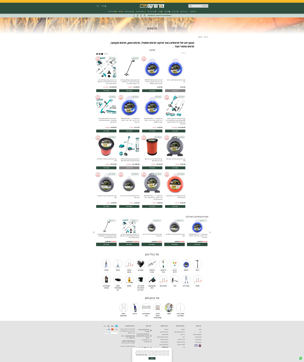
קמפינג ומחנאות (181, 344)
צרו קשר (166, 329)
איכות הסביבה (198, 339)
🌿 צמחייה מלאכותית (141, 11)
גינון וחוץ (183, 329)
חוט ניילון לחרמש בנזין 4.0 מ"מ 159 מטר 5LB (106, 160)
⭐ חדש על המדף (112, 11)
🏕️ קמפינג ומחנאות (129, 11)
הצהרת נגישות (198, 337)
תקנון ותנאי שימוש (197, 334)
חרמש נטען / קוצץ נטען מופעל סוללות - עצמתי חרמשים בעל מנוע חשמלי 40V (129, 160)
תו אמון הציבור (198, 342)
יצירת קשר (148, 326)
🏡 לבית (160, 11)
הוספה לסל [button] (197, 244)
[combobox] (198, 6)
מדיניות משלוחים (164, 339)
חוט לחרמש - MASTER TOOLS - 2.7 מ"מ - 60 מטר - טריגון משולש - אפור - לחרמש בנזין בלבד (153, 197)
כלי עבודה (182, 334)
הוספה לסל (152, 90)
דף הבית (206, 37)
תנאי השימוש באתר (163, 344)
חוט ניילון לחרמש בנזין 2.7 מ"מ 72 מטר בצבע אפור (129, 196)
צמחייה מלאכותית (181, 342)
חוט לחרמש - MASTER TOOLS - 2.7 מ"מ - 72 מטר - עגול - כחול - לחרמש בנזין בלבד (130, 120)
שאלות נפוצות (165, 334)
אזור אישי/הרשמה (164, 332)
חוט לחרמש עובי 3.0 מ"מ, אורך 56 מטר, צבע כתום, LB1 (175, 196)
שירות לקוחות (164, 326)
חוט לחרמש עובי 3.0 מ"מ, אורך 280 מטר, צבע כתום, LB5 (153, 160)
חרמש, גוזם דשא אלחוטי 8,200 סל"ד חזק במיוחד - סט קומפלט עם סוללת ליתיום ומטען (107, 120)
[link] (197, 232)
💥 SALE (120, 11)
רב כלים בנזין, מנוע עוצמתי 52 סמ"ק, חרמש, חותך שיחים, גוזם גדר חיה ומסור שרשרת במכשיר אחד (106, 81)
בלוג (200, 332)
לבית (184, 337)
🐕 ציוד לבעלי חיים (152, 11)
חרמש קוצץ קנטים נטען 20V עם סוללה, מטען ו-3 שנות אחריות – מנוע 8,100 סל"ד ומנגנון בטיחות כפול (129, 81)
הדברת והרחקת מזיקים (179, 332)
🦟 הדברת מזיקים (184, 11)
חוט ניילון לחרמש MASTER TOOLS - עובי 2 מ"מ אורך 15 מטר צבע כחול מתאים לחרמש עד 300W (153, 81)
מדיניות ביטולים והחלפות (162, 337)
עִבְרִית (107, 332)
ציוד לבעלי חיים (181, 339)
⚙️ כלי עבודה (175, 11)
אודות (200, 329)
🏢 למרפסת (167, 11)
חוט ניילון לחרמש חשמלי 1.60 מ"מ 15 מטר (176, 81)
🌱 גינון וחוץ (193, 11)
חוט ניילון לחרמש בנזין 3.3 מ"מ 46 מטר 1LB (106, 196)
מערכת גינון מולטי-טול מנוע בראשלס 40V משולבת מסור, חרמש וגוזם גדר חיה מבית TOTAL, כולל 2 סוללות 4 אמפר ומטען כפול (175, 121)
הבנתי (152, 358)
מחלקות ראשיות (180, 326)
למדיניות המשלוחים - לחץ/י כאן (128, 346)
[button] (94, 232)
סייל (184, 347)
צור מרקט (198, 326)
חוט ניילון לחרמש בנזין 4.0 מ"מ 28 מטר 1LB (175, 160)
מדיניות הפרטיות (164, 342)
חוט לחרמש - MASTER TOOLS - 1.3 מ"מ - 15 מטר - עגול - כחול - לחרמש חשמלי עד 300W (153, 120)
